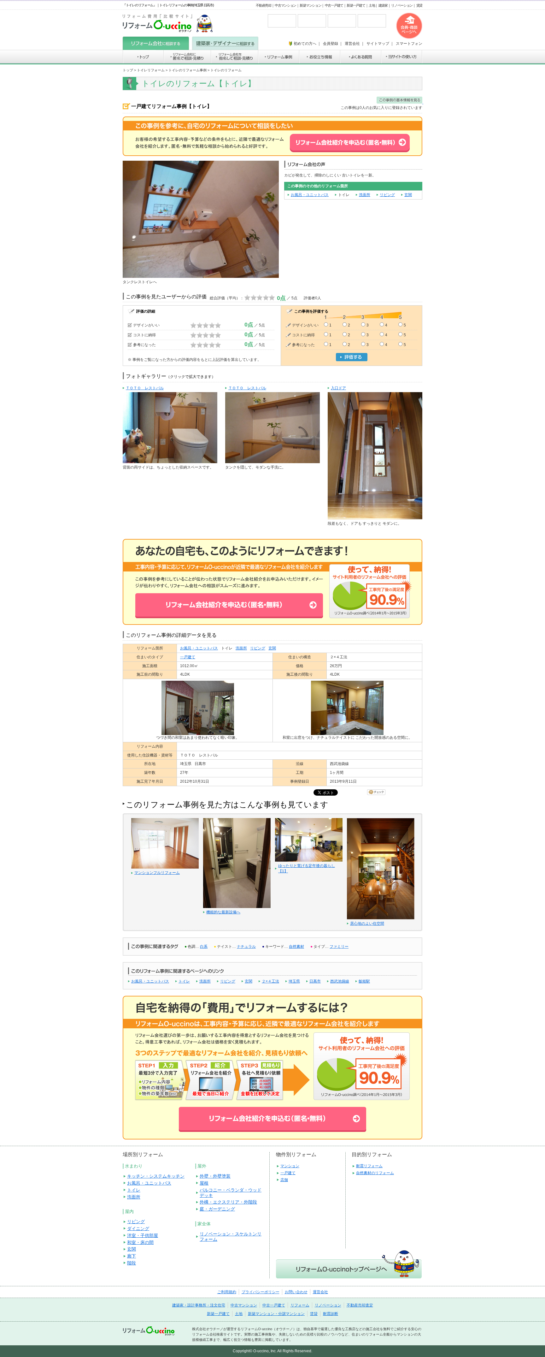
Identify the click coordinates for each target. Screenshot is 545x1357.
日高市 (315, 981)
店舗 (284, 1180)
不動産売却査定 (360, 1305)
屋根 (204, 1183)
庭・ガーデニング (217, 1208)
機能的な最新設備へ (223, 912)
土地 (372, 5)
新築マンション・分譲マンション (276, 1314)
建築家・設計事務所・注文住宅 (198, 1305)
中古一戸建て (334, 5)
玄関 (408, 195)
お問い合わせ (296, 1292)
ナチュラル (246, 946)
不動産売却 (263, 5)
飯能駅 (364, 981)
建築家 (383, 5)
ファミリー (339, 946)
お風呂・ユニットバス (310, 195)
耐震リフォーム (369, 1166)
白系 (204, 946)
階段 (131, 1262)
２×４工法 (270, 981)
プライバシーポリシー (260, 1292)
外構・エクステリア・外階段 (228, 1202)
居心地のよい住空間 (367, 923)
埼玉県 (294, 981)
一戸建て (187, 657)
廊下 (131, 1255)
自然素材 (296, 946)
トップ (128, 70)
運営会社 (320, 1292)
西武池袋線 (339, 981)
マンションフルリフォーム (157, 872)
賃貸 (419, 5)
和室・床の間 (140, 1242)
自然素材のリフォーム (375, 1173)
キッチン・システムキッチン (156, 1176)
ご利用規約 (226, 1292)
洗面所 (364, 195)
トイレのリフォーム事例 (187, 70)
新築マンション (310, 5)
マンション (289, 1166)
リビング (387, 195)
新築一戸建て (356, 5)
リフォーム (299, 1305)
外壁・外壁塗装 (215, 1176)
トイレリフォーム (151, 70)
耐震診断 (330, 1314)
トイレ (184, 981)
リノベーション (402, 5)
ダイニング (138, 1228)
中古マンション (285, 5)
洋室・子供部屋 (142, 1235)
